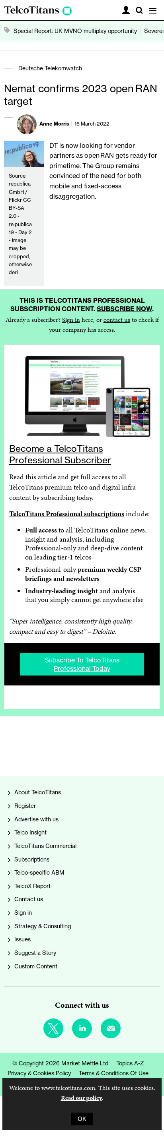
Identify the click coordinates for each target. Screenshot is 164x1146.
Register (25, 805)
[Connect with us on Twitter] (53, 1028)
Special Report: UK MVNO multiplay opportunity (75, 31)
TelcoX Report (32, 886)
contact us (116, 319)
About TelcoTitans (37, 792)
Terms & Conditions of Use (113, 1073)
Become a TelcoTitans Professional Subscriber (60, 454)
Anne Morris (54, 123)
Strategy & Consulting (42, 926)
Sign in (71, 319)
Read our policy (81, 1097)
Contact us (28, 899)
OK (82, 1119)
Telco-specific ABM (39, 872)
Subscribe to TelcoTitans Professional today (82, 664)
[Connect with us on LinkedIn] (82, 1028)
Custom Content (35, 966)
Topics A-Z (130, 1063)
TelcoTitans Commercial (45, 846)
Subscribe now (124, 309)
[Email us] (110, 1028)
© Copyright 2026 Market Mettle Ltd (60, 1063)
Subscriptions (31, 859)
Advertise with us (36, 819)
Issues (22, 939)
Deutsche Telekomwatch (50, 68)
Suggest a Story (35, 952)
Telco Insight (30, 832)
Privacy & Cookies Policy (39, 1073)
